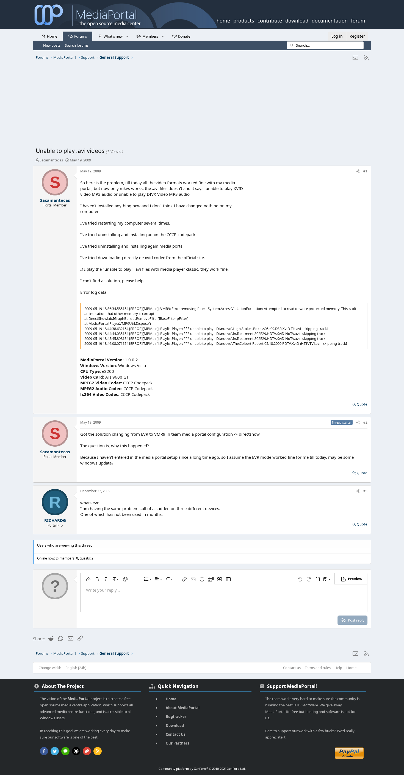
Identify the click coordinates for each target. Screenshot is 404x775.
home (223, 20)
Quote (362, 404)
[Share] (358, 171)
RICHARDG (55, 520)
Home (52, 36)
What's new (113, 36)
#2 (365, 422)
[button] (127, 36)
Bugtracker (176, 716)
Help (338, 667)
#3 (365, 491)
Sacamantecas (51, 160)
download (296, 20)
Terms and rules (318, 667)
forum (358, 20)
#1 (365, 171)
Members (150, 36)
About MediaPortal (183, 707)
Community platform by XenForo (202, 768)
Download (175, 725)
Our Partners (177, 743)
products (243, 20)
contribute (270, 20)
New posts (51, 45)
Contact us (292, 667)
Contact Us (175, 734)
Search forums (76, 45)
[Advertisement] (201, 105)
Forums (80, 36)
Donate (184, 36)
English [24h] (75, 667)
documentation (330, 20)
